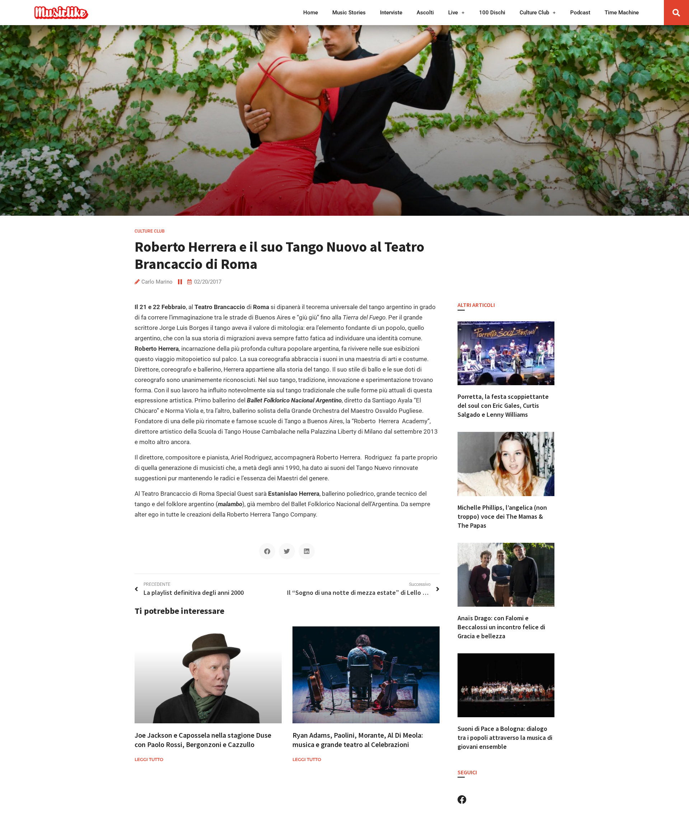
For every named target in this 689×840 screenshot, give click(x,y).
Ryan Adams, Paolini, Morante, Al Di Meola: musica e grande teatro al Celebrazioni (357, 740)
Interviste (391, 12)
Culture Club (534, 12)
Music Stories (349, 12)
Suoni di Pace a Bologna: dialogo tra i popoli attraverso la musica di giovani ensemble (505, 737)
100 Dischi (492, 12)
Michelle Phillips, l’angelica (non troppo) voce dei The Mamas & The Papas (502, 516)
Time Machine (622, 12)
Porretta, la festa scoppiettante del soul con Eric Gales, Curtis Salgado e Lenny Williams (503, 405)
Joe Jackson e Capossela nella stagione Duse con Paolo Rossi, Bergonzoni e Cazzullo (203, 740)
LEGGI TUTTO (149, 759)
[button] (676, 12)
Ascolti (425, 12)
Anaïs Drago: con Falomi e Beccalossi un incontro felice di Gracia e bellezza (501, 627)
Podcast (580, 12)
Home (310, 12)
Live (453, 12)
